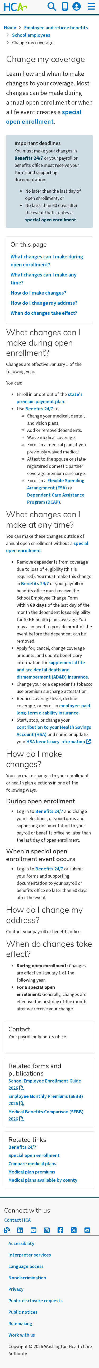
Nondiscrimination (27, 1278)
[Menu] (91, 7)
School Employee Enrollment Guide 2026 (44, 1085)
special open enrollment (44, 117)
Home (10, 27)
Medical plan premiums (31, 1172)
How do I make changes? (38, 293)
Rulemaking (20, 1323)
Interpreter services (29, 1255)
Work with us (21, 1335)
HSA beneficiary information (55, 741)
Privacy (15, 1289)
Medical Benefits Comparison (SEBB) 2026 (46, 1115)
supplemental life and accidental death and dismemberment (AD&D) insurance (52, 669)
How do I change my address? (44, 303)
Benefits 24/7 (29, 158)
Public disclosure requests (35, 1300)
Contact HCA (17, 1220)
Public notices (22, 1312)
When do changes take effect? (44, 313)
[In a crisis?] (65, 7)
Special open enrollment (34, 1155)
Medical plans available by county (42, 1180)
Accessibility (21, 1243)
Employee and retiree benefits (56, 27)
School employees (31, 35)
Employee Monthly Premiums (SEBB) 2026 (45, 1100)
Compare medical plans (32, 1163)
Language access (26, 1266)
